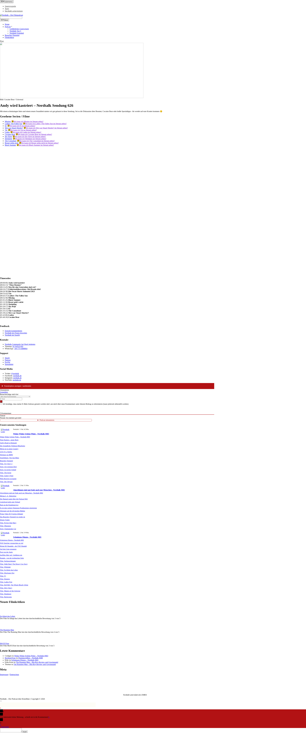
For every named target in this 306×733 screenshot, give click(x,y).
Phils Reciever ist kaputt (8, 479)
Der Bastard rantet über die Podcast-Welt (14, 499)
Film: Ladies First (6, 582)
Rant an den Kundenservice (9, 505)
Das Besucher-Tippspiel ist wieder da (12, 517)
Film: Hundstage (5, 594)
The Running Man (7, 630)
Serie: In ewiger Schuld (8, 470)
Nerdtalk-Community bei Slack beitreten (20, 344)
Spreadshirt (9, 364)
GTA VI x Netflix (6, 452)
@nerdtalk (15, 374)
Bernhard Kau (10, 658)
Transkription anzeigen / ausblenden (17, 386)
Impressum (4, 675)
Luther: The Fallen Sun (13, 124)
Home (7, 24)
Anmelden (4, 392)
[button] (1, 701)
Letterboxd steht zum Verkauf (10, 502)
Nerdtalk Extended (17, 33)
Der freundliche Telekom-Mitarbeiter (12, 446)
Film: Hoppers (5, 579)
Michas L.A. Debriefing (8, 496)
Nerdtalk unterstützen (14, 11)
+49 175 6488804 (20, 349)
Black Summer (10, 145)
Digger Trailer (5, 520)
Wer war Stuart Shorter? (14, 128)
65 (6, 126)
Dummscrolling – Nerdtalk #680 (30, 658)
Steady (7, 358)
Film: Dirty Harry (6, 588)
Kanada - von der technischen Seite (12, 558)
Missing (8, 121)
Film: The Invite (5, 473)
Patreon (8, 360)
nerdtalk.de (17, 376)
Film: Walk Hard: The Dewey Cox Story (14, 564)
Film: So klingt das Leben (9, 570)
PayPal (7, 362)
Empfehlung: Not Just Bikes (9, 458)
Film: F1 (3, 576)
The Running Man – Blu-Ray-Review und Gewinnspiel (37, 662)
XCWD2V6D (17, 346)
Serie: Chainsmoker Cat (8, 529)
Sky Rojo (8, 137)
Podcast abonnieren (47, 420)
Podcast (8, 27)
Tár (6, 130)
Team (7, 8)
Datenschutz (14, 675)
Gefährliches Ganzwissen (19, 29)
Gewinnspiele (10, 6)
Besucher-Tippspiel (12, 35)
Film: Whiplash (5, 567)
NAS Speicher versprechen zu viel (11, 543)
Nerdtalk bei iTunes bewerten (16, 333)
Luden (7, 132)
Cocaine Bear (10, 134)
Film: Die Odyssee (6, 482)
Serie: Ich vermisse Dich (8, 467)
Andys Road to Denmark (8, 443)
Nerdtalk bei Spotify (12, 335)
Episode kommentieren (13, 331)
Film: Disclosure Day (7, 573)
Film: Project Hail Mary (8, 523)
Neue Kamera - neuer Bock (9, 440)
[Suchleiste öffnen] (2, 42)
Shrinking (8, 139)
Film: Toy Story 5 (6, 464)
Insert (25, 732)
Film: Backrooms (6, 597)
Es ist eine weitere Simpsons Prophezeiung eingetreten (18, 508)
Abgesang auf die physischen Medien (12, 511)
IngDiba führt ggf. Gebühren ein (11, 555)
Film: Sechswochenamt (8, 561)
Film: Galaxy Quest (6, 476)
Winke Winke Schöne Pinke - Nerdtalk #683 (31, 434)
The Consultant (10, 141)
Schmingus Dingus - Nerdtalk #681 (27, 537)
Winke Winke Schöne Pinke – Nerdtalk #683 (31, 656)
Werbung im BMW (6, 455)
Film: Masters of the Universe (10, 591)
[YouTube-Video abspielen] (107, 208)
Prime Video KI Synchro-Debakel (11, 514)
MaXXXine (4, 643)
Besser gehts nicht (11, 143)
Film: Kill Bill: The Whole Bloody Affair (14, 585)
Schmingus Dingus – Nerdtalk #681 (24, 660)
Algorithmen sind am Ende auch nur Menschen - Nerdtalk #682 (39, 490)
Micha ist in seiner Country (9, 449)
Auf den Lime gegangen (8, 549)
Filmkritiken (9, 37)
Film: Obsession (5, 526)
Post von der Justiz (6, 552)
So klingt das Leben (7, 616)
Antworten (5, 727)
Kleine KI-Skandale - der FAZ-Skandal (13, 546)
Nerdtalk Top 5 (15, 31)
